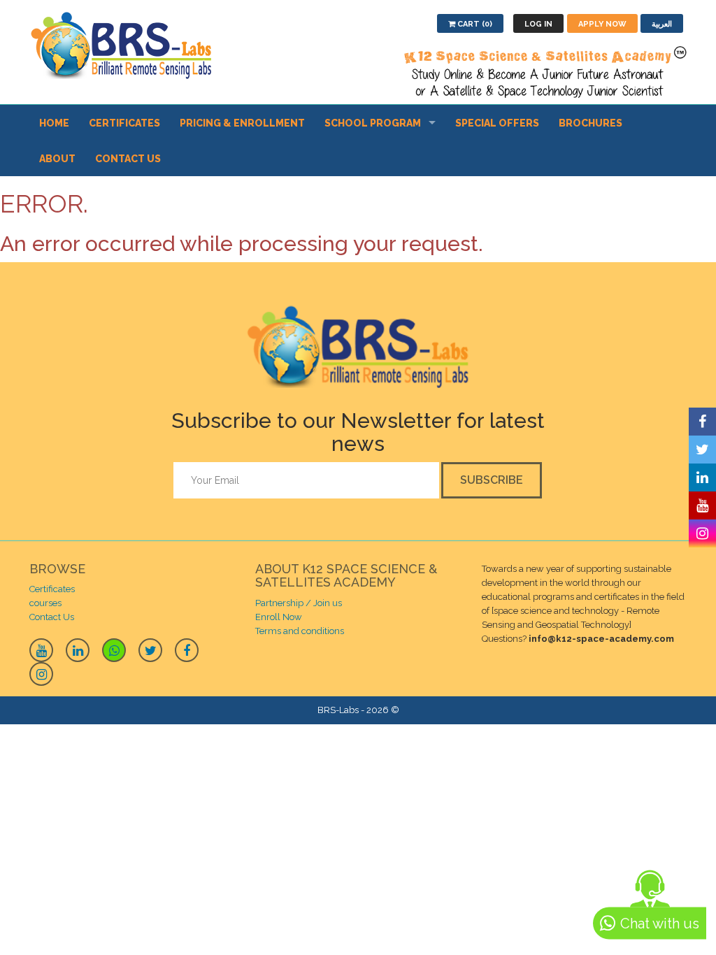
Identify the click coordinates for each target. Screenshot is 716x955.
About (57, 158)
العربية (662, 24)
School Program (372, 123)
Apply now (602, 24)
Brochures (590, 123)
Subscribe (491, 480)
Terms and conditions (299, 631)
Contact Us (128, 158)
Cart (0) (473, 24)
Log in (538, 24)
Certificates (124, 123)
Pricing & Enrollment (242, 123)
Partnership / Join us (298, 603)
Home (54, 123)
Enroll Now (278, 617)
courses (45, 603)
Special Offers (497, 123)
